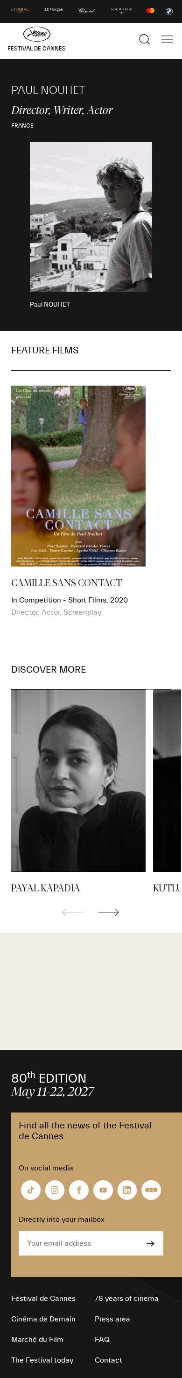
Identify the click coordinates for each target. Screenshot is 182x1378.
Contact (108, 1360)
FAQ (102, 1339)
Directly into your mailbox (62, 1219)
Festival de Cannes (43, 1298)
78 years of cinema (127, 1298)
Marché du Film (37, 1339)
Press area (112, 1319)
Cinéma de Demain (43, 1319)
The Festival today (42, 1360)
